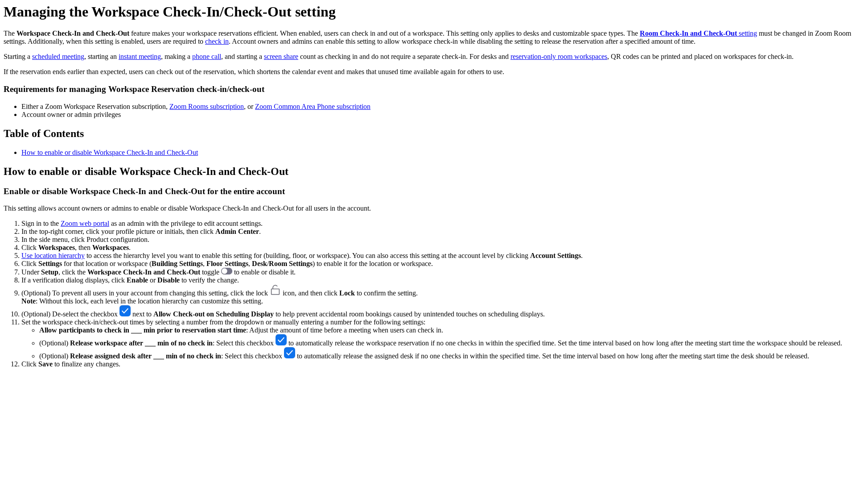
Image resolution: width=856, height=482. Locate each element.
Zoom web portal (85, 223)
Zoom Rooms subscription (206, 106)
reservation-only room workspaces (558, 56)
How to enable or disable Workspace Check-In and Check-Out (109, 152)
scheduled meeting (58, 56)
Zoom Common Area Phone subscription (312, 106)
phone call (206, 56)
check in (217, 41)
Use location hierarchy (53, 255)
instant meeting (140, 56)
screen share (281, 56)
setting (698, 33)
